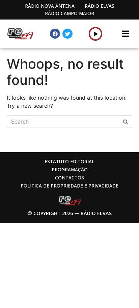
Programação (70, 169)
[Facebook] (55, 34)
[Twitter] (67, 34)
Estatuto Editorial (69, 161)
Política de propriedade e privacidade (69, 185)
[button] (95, 33)
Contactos (69, 177)
